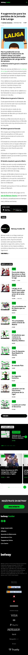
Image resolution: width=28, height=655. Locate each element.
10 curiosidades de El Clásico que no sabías (19, 308)
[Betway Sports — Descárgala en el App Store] (7, 209)
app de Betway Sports (9, 195)
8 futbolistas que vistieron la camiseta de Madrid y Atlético (18, 338)
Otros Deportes (16, 432)
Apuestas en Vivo (6, 537)
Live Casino (4, 543)
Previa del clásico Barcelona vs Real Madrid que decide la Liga (19, 275)
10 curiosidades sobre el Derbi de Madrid (18, 322)
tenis (13, 244)
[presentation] (25, 437)
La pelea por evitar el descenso (19, 406)
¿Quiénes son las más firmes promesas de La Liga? (18, 391)
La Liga (13, 303)
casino (17, 244)
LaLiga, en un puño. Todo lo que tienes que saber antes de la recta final (18, 292)
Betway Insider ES (7, 22)
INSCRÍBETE (14, 507)
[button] (2, 445)
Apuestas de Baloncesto (8, 534)
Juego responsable (7, 528)
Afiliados (3, 531)
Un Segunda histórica (16, 377)
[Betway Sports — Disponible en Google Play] (18, 209)
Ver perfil (4, 253)
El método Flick (17, 365)
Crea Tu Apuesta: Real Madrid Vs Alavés (18, 353)
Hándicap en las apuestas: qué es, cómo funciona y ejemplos (18, 436)
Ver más (5, 416)
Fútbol (14, 269)
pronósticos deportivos (8, 248)
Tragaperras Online (7, 540)
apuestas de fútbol (16, 242)
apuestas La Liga (6, 244)
